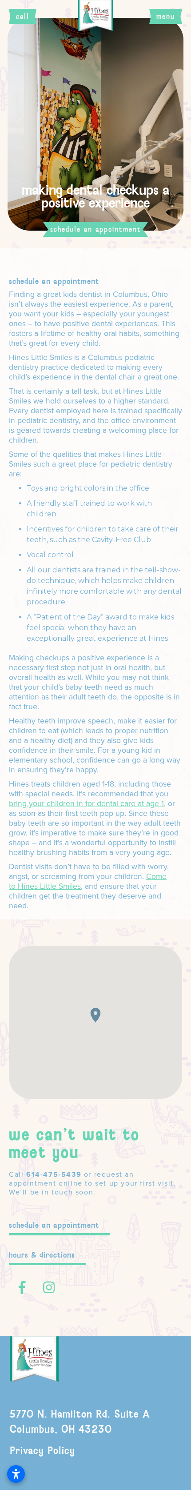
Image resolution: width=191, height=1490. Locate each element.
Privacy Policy (42, 1450)
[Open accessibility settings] (16, 1474)
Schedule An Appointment (54, 281)
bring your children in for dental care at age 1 (86, 803)
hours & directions (42, 1255)
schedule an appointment (54, 1225)
